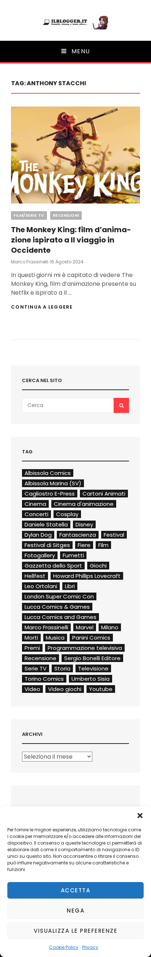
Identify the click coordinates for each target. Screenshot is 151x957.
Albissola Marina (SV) (53, 483)
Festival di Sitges (47, 545)
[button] (140, 815)
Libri (70, 586)
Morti (31, 637)
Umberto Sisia (90, 679)
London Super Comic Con (59, 596)
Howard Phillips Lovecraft (87, 576)
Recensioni (66, 215)
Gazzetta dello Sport (53, 565)
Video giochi (64, 689)
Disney (84, 524)
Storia (62, 668)
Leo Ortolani (41, 586)
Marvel (84, 627)
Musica (55, 637)
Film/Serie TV (29, 215)
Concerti (36, 514)
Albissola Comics (48, 473)
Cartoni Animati (103, 493)
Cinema (35, 504)
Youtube (101, 689)
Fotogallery (40, 555)
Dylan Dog (38, 535)
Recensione (40, 658)
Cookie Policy (63, 947)
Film (103, 545)
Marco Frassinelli (29, 262)
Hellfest (35, 576)
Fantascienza (77, 535)
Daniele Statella (46, 524)
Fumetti (73, 555)
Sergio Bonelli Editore (92, 658)
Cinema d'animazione (84, 504)
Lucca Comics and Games (60, 617)
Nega (75, 910)
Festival (114, 535)
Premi (32, 648)
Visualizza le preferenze (75, 931)
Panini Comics (91, 637)
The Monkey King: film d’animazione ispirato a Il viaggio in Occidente (71, 239)
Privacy (90, 947)
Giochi (98, 565)
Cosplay (67, 514)
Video (32, 689)
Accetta (76, 890)
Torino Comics (44, 679)
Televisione (93, 668)
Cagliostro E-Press (50, 493)
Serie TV (36, 668)
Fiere (84, 545)
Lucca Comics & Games (57, 607)
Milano (109, 627)
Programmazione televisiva (85, 648)
